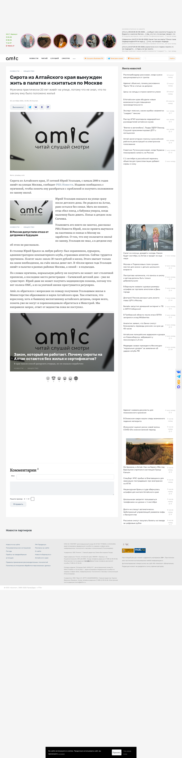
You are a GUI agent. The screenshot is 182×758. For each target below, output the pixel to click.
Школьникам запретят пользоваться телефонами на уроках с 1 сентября (140, 500)
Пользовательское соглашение (18, 588)
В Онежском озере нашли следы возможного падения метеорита (144, 419)
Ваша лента (134, 58)
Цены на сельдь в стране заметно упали (142, 92)
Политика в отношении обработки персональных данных (28, 605)
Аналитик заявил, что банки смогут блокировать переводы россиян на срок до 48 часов (143, 326)
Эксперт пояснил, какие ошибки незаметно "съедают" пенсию (143, 111)
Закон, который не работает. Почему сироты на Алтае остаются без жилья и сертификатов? (58, 356)
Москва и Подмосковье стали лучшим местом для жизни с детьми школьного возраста (141, 267)
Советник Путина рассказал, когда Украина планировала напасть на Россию (143, 151)
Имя (13, 476)
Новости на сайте (13, 584)
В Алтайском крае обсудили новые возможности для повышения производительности (139, 102)
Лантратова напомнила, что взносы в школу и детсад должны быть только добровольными (143, 278)
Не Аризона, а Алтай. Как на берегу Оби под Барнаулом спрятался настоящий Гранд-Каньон (143, 469)
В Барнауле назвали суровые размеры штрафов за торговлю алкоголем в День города (141, 289)
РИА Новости (64, 184)
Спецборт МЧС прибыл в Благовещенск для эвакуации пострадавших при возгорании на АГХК (143, 481)
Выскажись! (18, 107)
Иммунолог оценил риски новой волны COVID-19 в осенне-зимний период (141, 428)
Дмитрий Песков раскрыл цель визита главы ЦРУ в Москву (141, 299)
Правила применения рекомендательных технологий (27, 602)
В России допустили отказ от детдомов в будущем (29, 233)
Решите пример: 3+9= (20, 499)
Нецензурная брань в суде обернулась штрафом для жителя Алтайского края (141, 490)
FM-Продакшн (40, 584)
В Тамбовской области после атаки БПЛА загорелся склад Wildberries (142, 316)
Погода (9, 591)
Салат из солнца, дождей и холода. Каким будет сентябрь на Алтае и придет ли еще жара (142, 255)
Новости (33, 58)
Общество (29, 71)
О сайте (38, 591)
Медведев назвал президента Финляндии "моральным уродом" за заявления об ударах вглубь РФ (142, 348)
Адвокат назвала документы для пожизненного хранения (138, 411)
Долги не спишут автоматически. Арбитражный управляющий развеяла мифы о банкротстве (144, 512)
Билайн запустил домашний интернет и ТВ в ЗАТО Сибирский (143, 307)
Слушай (54, 58)
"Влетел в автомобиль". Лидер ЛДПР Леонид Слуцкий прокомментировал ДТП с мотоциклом (143, 130)
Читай (44, 58)
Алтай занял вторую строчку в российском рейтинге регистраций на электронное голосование (143, 141)
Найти (172, 58)
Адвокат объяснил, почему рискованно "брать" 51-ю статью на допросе (141, 84)
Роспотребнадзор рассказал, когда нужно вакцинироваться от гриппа (142, 76)
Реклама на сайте (42, 588)
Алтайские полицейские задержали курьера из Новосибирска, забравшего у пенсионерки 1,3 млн (144, 337)
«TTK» (39, 627)
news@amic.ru (89, 600)
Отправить (18, 504)
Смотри (66, 58)
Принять (117, 752)
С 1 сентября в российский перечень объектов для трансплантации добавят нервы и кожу (141, 161)
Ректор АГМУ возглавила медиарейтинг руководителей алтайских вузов (141, 120)
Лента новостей (131, 68)
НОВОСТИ (15, 71)
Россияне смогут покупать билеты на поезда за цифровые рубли (144, 521)
